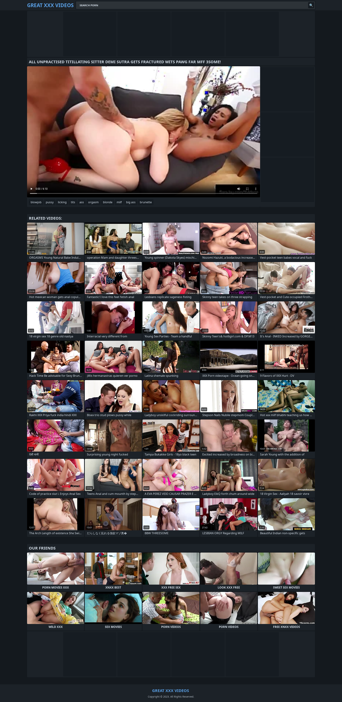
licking (62, 202)
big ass (131, 202)
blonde (107, 202)
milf (119, 202)
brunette (146, 202)
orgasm (93, 202)
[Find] (311, 5)
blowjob (36, 202)
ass (81, 202)
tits (73, 202)
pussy (50, 202)
